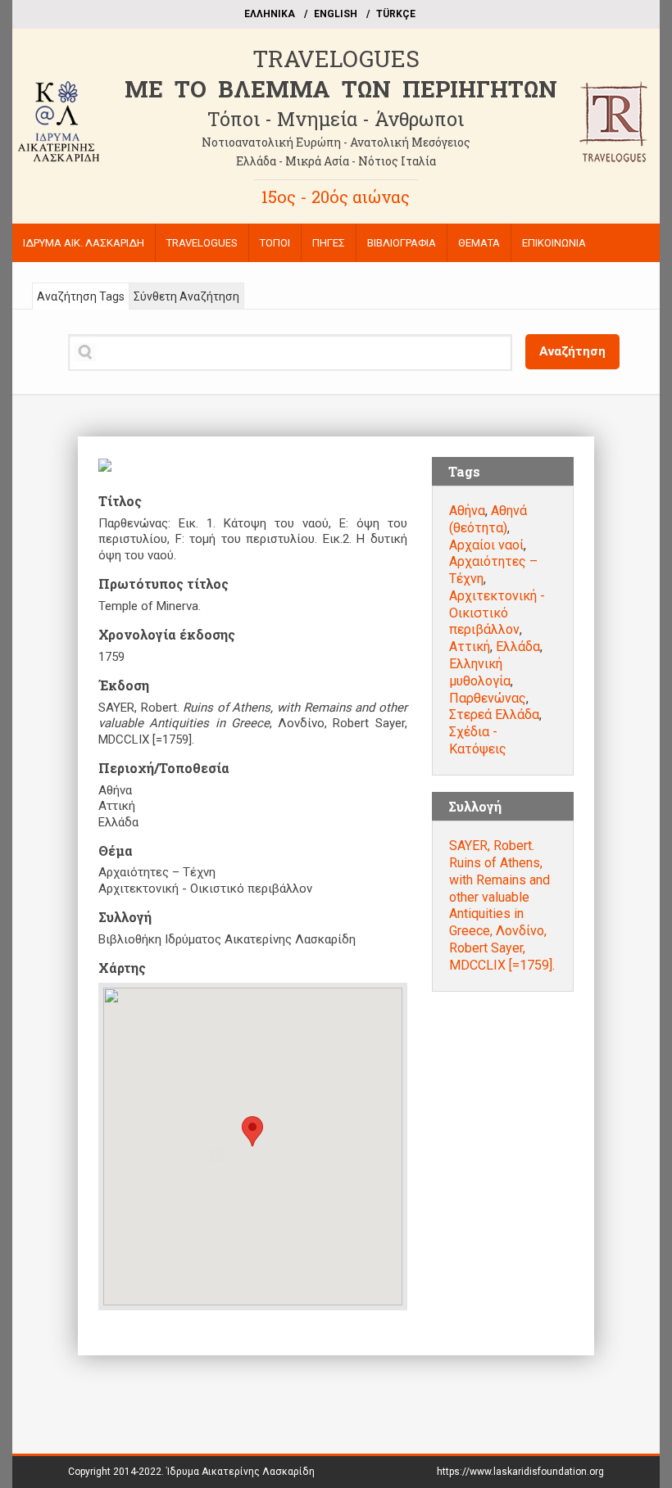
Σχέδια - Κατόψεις (477, 740)
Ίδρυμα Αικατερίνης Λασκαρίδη (240, 1471)
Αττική (469, 646)
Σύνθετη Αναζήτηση (186, 296)
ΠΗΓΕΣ (328, 243)
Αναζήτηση (572, 351)
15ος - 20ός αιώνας (335, 196)
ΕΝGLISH (335, 14)
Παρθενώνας (487, 698)
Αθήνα (467, 510)
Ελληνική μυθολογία (480, 672)
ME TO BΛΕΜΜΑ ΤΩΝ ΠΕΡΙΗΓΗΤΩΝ (341, 89)
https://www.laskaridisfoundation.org (520, 1471)
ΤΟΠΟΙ (275, 243)
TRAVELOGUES (336, 58)
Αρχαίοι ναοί (486, 545)
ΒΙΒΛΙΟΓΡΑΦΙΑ (401, 243)
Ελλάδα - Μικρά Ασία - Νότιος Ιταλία (336, 161)
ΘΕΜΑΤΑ (479, 243)
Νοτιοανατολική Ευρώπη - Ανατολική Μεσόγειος (336, 142)
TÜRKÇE (395, 14)
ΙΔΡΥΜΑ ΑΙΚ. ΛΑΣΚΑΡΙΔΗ (83, 243)
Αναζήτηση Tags (81, 296)
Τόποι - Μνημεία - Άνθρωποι (335, 118)
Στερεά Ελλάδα (494, 714)
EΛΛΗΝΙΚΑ (269, 14)
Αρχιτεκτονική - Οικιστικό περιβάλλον (497, 613)
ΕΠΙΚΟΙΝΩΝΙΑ (554, 243)
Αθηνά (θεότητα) (488, 519)
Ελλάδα (518, 646)
